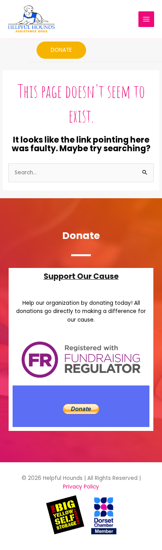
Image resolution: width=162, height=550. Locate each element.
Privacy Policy (81, 486)
